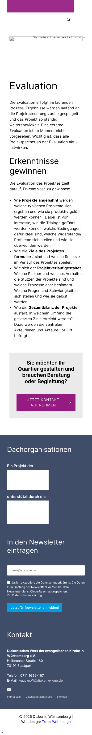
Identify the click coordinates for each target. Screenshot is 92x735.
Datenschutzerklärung (27, 595)
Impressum (14, 696)
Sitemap (62, 696)
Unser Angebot (58, 37)
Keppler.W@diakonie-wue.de (40, 680)
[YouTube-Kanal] (9, 689)
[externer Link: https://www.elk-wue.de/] (28, 512)
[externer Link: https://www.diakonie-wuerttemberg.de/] (28, 480)
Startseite (39, 37)
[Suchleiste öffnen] (68, 20)
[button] (2, 732)
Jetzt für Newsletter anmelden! (35, 607)
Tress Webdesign (56, 721)
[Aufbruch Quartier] (23, 19)
